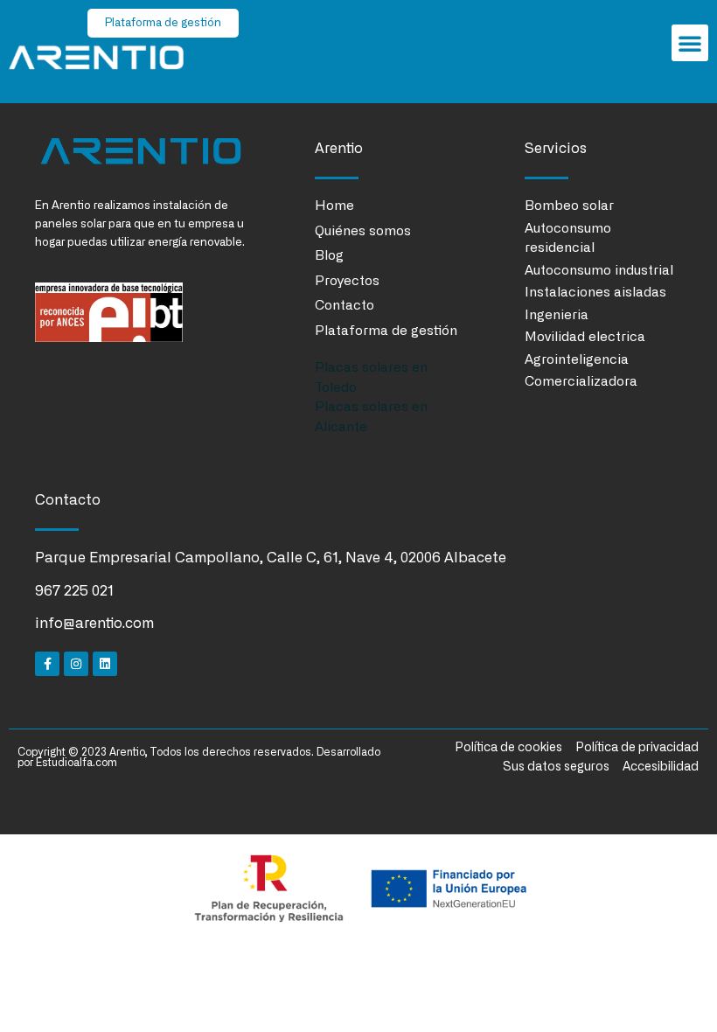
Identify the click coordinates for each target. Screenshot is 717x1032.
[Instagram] (76, 664)
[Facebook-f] (47, 664)
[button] (690, 42)
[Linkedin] (105, 664)
